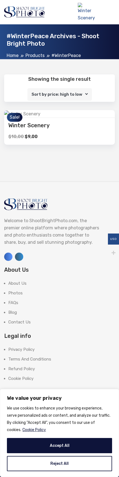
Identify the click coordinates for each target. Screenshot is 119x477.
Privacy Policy (21, 349)
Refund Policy (21, 368)
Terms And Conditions (29, 359)
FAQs (13, 302)
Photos (15, 293)
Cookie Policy (34, 429)
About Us (17, 283)
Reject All (59, 463)
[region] (59, 433)
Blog (12, 312)
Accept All (59, 445)
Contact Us (19, 322)
